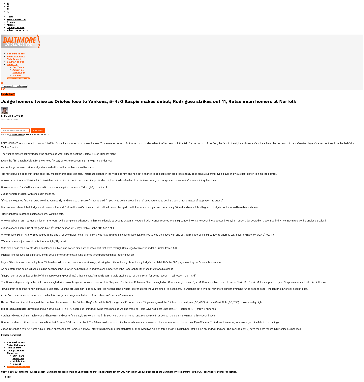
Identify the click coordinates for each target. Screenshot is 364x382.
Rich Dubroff (11, 116)
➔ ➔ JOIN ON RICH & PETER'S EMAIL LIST (26, 135)
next (19, 335)
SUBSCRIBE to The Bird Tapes (18, 78)
